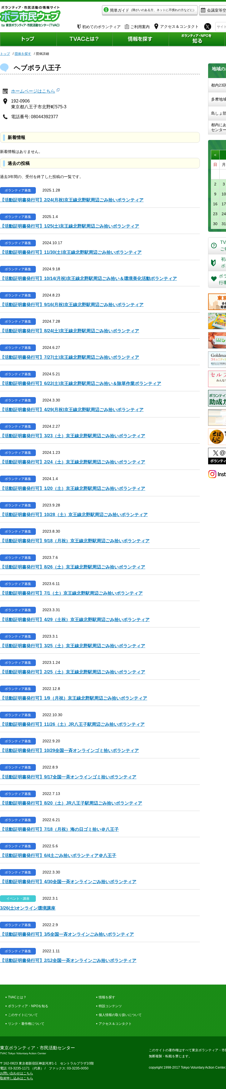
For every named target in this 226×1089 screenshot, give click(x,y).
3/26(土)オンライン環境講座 (27, 908)
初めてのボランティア (101, 27)
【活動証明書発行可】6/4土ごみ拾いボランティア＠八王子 (58, 855)
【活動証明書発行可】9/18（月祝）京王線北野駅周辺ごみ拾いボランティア (75, 540)
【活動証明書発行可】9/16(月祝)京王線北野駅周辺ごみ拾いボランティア (72, 304)
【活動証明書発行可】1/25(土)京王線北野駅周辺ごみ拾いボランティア (69, 226)
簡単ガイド (153, 10)
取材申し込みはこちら (16, 1078)
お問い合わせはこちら (16, 1073)
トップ (5, 54)
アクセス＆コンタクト (115, 1024)
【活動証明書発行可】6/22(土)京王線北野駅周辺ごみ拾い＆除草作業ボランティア (80, 383)
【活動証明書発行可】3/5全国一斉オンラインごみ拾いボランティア (67, 934)
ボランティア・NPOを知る (28, 1006)
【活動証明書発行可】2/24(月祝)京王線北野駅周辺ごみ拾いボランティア (72, 200)
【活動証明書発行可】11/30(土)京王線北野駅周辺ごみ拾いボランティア (71, 252)
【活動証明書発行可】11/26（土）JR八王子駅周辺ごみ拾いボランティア (72, 724)
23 (215, 214)
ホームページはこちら (33, 91)
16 (215, 204)
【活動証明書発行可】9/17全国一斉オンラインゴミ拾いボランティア (68, 777)
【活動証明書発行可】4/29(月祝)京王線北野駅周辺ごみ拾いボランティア (72, 409)
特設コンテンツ (110, 1006)
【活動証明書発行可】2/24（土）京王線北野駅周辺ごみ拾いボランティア (72, 462)
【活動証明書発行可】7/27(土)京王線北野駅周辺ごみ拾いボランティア (69, 357)
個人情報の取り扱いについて (120, 1015)
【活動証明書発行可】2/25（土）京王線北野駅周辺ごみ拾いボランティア (72, 672)
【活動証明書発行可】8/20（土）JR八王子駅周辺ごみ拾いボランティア (71, 803)
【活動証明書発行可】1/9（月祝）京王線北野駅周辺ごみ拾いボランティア (73, 698)
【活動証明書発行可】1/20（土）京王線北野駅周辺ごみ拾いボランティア (72, 488)
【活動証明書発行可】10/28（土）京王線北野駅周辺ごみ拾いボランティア (74, 514)
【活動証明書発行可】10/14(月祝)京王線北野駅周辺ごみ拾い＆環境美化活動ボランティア (88, 278)
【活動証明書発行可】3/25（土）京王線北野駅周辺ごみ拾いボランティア (72, 645)
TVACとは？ (17, 997)
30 (215, 224)
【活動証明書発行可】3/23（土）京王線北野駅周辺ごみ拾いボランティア (72, 435)
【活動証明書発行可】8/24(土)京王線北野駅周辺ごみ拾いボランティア (69, 330)
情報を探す (107, 997)
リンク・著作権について (26, 1024)
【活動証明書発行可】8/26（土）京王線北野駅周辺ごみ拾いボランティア (72, 567)
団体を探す (23, 54)
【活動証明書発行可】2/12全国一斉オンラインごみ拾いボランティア (68, 960)
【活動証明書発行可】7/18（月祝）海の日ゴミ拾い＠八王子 (59, 829)
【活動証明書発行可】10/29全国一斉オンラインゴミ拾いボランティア (69, 750)
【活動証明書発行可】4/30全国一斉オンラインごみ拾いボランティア (68, 881)
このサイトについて (23, 1015)
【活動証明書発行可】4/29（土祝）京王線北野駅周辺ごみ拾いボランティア (75, 619)
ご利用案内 (140, 27)
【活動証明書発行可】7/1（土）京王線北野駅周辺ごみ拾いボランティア (71, 593)
